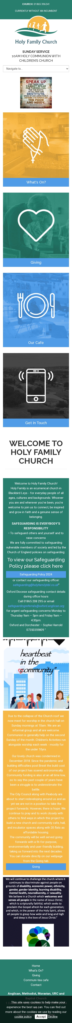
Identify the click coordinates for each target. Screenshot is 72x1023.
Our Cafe (36, 343)
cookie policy (22, 1016)
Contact (36, 985)
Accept (41, 1016)
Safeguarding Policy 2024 (36, 574)
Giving (36, 262)
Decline (53, 1016)
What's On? (36, 182)
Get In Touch (36, 423)
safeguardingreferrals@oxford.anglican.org (36, 606)
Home (36, 966)
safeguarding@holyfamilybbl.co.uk (35, 585)
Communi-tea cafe (36, 980)
